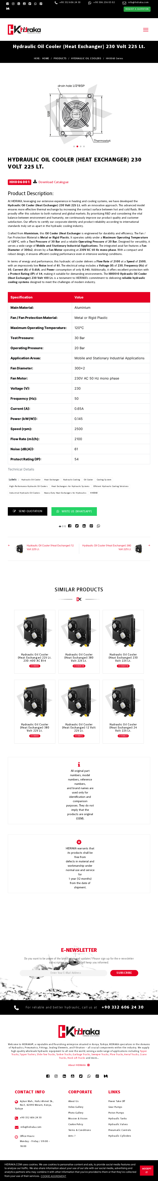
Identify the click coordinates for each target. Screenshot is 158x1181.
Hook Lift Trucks (76, 1058)
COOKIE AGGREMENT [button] (53, 1176)
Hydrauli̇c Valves (118, 1124)
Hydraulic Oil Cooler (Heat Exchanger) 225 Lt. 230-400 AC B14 (35, 657)
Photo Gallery (76, 1113)
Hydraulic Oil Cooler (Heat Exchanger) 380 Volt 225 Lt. (106, 547)
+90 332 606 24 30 (70, 2)
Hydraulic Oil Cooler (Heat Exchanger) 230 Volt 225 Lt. (123, 657)
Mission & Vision (78, 1118)
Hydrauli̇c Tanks (117, 1118)
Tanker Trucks (64, 1055)
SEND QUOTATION (30, 511)
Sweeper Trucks (100, 1055)
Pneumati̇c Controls (119, 1130)
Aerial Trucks (131, 1055)
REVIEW (32, 642)
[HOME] (24, 29)
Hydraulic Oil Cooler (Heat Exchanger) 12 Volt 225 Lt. (50, 547)
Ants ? (72, 1136)
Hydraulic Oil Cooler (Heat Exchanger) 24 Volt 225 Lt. (123, 727)
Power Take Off (116, 1101)
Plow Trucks (116, 1055)
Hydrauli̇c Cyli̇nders (119, 1136)
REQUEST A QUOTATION (137, 9)
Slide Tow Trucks (46, 1055)
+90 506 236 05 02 (104, 2)
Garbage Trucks (81, 1055)
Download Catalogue (53, 182)
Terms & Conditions (79, 1130)
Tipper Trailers (28, 1055)
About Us (73, 1101)
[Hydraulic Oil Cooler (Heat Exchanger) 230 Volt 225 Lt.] (79, 114)
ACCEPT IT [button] (146, 1170)
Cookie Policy (75, 1124)
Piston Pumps (116, 1113)
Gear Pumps (115, 1107)
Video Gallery (76, 1107)
